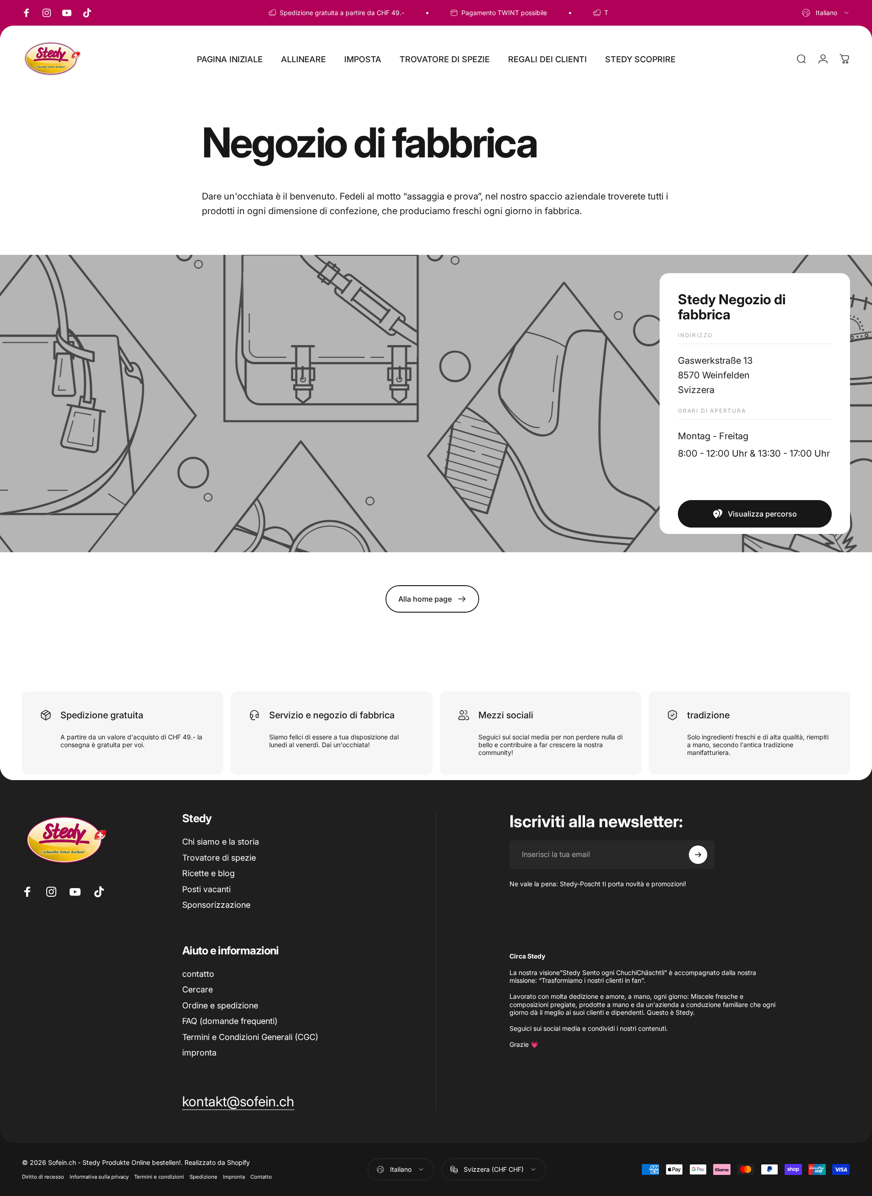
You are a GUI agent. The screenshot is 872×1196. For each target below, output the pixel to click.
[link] (755, 514)
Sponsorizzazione (216, 905)
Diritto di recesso (43, 1177)
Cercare (197, 989)
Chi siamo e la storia (220, 841)
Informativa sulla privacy (99, 1177)
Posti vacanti (206, 889)
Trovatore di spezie (219, 857)
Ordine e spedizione (220, 1005)
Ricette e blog (208, 873)
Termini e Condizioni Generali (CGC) (250, 1037)
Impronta (234, 1177)
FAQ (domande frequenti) (229, 1021)
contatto (198, 974)
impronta (199, 1052)
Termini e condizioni (159, 1177)
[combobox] (826, 13)
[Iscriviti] (698, 855)
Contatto (261, 1177)
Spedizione (203, 1177)
